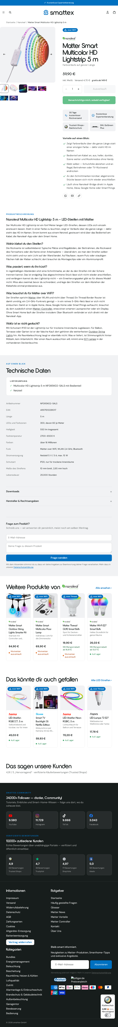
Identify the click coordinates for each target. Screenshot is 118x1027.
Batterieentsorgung (17, 935)
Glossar (55, 907)
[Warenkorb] (114, 12)
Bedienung (12, 1013)
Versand (11, 902)
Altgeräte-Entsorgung (18, 931)
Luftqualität (12, 980)
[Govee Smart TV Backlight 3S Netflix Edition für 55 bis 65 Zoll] (45, 717)
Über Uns (56, 931)
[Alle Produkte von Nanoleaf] (69, 39)
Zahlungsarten (14, 921)
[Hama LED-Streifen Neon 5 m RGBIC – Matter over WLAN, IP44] (72, 717)
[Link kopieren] (79, 196)
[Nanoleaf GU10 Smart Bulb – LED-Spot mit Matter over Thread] (72, 627)
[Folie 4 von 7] (32, 88)
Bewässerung (13, 1008)
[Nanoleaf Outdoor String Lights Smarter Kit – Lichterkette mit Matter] (18, 627)
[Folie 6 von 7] (4, 98)
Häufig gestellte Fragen (64, 902)
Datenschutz (13, 912)
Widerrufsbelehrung (17, 907)
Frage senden (59, 557)
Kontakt (55, 926)
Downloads (12, 491)
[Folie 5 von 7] (42, 88)
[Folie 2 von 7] (14, 88)
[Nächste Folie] (52, 54)
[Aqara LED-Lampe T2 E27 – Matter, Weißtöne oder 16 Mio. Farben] (99, 717)
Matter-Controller (42, 308)
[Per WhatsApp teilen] (65, 196)
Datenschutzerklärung (23, 567)
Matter (32, 297)
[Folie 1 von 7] (4, 88)
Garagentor (12, 1004)
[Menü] (3, 12)
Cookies (10, 926)
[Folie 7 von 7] (14, 98)
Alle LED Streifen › (101, 680)
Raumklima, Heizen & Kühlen (22, 975)
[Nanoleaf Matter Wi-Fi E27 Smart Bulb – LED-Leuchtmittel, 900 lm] (99, 627)
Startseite (10, 22)
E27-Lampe (90, 339)
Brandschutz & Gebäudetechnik (24, 994)
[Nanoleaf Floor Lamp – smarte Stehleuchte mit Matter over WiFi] (45, 627)
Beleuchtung (13, 966)
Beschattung (13, 971)
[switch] (108, 1015)
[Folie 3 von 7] (23, 88)
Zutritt (9, 985)
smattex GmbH (19, 1022)
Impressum (12, 898)
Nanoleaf (22, 22)
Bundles (10, 957)
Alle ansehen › (104, 588)
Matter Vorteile (59, 917)
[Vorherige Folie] (3, 54)
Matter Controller (60, 921)
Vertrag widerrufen (20, 942)
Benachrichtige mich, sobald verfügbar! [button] (89, 100)
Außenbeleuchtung (17, 999)
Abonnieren (101, 964)
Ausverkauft (99, 88)
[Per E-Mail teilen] (72, 196)
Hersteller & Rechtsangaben (22, 501)
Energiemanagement (18, 961)
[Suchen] (10, 12)
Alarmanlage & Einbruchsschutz (24, 989)
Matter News (58, 912)
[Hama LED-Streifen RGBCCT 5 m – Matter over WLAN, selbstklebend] (18, 717)
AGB (8, 917)
